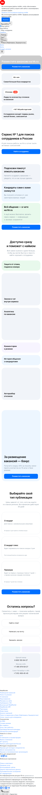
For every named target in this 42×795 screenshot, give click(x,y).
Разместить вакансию (21, 67)
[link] (3, 40)
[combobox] (4, 791)
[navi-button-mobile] (2, 51)
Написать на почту (16, 631)
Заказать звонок (15, 640)
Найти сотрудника (21, 151)
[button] (2, 45)
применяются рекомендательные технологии (17, 776)
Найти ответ (14, 623)
